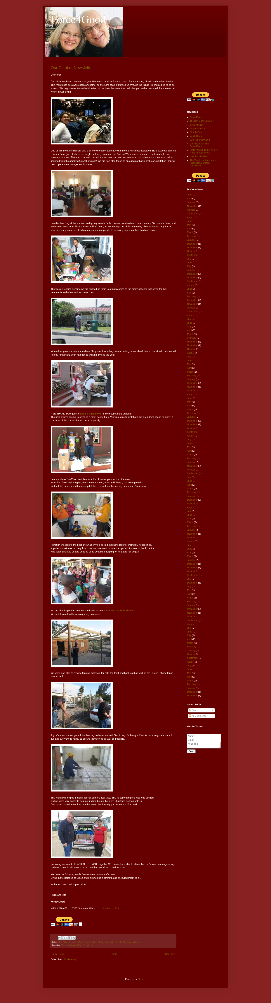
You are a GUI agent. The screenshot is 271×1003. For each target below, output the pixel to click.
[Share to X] (67, 938)
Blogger (141, 979)
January (191, 202)
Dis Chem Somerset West (70, 942)
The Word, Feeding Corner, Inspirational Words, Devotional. (203, 163)
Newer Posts (58, 954)
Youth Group (196, 136)
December (192, 244)
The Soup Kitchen (131, 942)
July (189, 258)
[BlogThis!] (63, 938)
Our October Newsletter (72, 67)
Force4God (104, 942)
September (192, 213)
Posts (194, 710)
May (189, 225)
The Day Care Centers (201, 121)
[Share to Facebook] (70, 938)
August (190, 217)
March (190, 232)
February (191, 236)
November (192, 206)
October (191, 210)
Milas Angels (116, 942)
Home (114, 954)
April (189, 198)
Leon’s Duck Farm (90, 413)
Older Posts (169, 954)
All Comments (198, 716)
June (189, 194)
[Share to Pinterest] (74, 938)
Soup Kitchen (196, 125)
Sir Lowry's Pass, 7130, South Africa (77, 945)
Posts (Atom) (70, 959)
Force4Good (78, 18)
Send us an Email (111, 908)
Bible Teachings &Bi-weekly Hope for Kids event (204, 151)
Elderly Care (196, 132)
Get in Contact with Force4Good (199, 145)
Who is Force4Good (200, 140)
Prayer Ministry (197, 128)
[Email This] (60, 938)
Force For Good (91, 942)
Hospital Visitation (199, 156)
